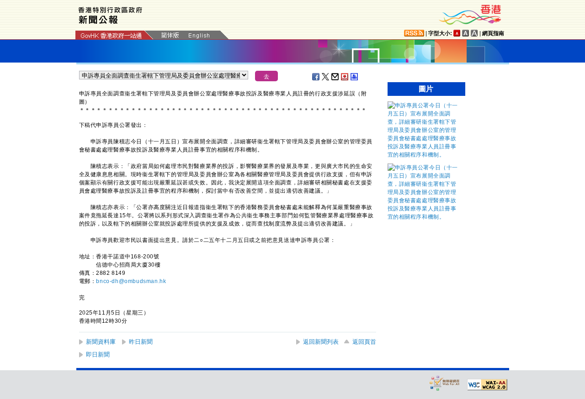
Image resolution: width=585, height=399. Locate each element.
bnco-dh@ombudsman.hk (131, 281)
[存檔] (345, 76)
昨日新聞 (141, 341)
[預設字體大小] (457, 33)
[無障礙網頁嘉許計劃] (444, 383)
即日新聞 (98, 354)
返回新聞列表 (321, 341)
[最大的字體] (474, 33)
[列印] (355, 76)
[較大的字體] (465, 33)
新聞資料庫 (101, 341)
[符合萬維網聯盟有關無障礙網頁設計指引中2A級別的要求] (487, 385)
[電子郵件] (335, 76)
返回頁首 (364, 341)
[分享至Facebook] (316, 76)
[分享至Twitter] (326, 76)
